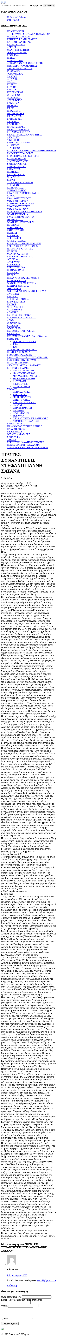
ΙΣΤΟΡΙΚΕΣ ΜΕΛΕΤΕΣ (18, 36)
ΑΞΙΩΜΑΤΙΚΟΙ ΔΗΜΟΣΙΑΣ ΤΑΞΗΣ (25, 63)
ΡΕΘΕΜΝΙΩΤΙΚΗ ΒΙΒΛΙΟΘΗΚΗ (24, 243)
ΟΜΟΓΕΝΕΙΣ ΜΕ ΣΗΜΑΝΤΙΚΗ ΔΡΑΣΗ (27, 291)
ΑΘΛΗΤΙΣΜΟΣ (14, 309)
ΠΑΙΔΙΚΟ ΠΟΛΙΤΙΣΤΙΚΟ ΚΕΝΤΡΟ (24, 426)
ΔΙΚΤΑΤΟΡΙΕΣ (20, 384)
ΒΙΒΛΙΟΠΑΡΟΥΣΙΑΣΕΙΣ (19, 354)
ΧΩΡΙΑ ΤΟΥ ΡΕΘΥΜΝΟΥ (20, 182)
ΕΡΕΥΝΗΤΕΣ (20, 394)
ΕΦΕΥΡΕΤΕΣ (13, 169)
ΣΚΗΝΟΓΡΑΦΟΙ (15, 230)
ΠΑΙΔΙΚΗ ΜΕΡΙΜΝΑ (18, 362)
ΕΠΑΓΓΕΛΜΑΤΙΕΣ (16, 158)
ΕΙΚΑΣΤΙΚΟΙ (13, 333)
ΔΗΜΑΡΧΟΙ (13, 185)
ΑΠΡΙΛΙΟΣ (12, 79)
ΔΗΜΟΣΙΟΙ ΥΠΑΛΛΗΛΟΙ (26, 421)
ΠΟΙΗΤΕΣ (12, 251)
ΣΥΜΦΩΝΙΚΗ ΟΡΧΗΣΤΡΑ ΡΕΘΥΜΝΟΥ (27, 447)
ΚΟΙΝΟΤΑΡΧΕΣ (15, 187)
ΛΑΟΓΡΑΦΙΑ (13, 262)
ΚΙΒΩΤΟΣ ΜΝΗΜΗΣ (18, 286)
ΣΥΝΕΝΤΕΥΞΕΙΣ (16, 423)
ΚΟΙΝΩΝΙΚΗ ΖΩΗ (16, 280)
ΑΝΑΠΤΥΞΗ (13, 145)
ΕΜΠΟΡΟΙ (18, 410)
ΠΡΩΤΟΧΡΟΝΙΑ (15, 270)
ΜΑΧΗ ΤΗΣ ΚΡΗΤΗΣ (18, 50)
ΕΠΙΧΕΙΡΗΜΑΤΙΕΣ (22, 407)
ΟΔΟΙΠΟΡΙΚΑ (14, 328)
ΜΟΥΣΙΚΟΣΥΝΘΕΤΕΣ (18, 206)
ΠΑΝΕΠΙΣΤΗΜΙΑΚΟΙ (18, 129)
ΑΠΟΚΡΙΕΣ (13, 272)
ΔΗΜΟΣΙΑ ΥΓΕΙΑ (16, 301)
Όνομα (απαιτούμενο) (11, 1297)
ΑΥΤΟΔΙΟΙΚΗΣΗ (16, 174)
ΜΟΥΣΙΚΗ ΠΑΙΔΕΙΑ (17, 201)
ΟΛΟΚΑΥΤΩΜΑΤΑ (17, 52)
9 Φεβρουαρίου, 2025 (17, 1275)
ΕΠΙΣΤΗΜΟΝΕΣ (21, 400)
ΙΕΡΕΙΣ (10, 108)
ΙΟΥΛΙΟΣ (11, 87)
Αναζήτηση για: (36, 5)
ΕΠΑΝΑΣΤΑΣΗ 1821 (23, 370)
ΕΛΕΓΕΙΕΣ (12, 296)
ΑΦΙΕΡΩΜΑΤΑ (14, 431)
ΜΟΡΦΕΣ (12, 389)
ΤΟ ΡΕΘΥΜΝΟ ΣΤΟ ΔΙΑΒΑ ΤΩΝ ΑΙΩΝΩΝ (29, 34)
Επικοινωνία (13, 20)
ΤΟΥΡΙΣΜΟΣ (13, 148)
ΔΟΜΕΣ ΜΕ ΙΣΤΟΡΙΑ (18, 299)
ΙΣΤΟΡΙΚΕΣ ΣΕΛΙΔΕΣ (18, 368)
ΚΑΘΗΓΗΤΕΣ (14, 124)
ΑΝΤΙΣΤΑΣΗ (19, 381)
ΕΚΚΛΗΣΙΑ (13, 103)
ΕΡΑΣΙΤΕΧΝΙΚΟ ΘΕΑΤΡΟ (20, 217)
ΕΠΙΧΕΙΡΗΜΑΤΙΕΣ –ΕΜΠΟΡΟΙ (23, 156)
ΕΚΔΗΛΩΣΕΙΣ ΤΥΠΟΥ (19, 198)
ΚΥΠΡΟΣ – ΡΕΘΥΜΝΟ (19, 315)
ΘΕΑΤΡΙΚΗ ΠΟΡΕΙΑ (17, 214)
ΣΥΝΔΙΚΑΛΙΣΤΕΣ (16, 166)
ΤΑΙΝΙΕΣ (11, 439)
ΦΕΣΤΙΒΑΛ (13, 259)
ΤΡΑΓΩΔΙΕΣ (13, 293)
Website (4, 1305)
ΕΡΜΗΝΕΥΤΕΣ (21, 413)
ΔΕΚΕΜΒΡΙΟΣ (14, 100)
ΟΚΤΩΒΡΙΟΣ (13, 95)
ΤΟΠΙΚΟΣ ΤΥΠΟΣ (16, 190)
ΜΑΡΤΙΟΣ (12, 76)
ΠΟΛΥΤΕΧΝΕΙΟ (21, 386)
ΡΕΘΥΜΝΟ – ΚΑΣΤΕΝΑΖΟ (21, 317)
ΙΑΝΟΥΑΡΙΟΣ (14, 71)
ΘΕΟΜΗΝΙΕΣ (14, 323)
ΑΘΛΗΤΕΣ (12, 312)
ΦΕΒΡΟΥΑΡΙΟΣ (15, 73)
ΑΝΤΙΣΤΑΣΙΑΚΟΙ (16, 44)
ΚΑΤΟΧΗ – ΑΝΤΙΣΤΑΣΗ (19, 42)
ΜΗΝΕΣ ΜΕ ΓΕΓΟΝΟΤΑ (19, 68)
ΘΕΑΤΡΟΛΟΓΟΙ (15, 219)
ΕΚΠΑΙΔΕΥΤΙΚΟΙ (22, 392)
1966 (15, 344)
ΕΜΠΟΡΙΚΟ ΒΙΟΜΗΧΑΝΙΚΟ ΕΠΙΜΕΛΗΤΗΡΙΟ (31, 150)
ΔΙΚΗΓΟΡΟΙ (13, 140)
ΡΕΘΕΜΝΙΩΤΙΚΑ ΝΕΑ (24, 341)
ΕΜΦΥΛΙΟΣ (19, 405)
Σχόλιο (4, 1318)
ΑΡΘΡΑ (11, 195)
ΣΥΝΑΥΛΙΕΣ (13, 437)
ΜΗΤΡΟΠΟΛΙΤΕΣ (22, 397)
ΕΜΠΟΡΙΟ (12, 325)
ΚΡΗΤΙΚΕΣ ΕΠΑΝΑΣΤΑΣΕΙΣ (22, 39)
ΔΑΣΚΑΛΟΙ (13, 121)
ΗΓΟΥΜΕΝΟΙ (14, 111)
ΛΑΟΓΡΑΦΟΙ (13, 264)
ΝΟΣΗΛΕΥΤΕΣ (15, 307)
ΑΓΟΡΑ (11, 320)
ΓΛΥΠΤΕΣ (12, 233)
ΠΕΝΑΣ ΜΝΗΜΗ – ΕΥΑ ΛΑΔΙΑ (23, 445)
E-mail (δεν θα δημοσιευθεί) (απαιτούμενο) (21, 1300)
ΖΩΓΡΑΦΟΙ (13, 235)
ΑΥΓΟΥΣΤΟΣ (14, 89)
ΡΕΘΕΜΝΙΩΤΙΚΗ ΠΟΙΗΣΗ (21, 331)
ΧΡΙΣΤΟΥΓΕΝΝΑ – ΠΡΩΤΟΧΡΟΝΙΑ (25, 442)
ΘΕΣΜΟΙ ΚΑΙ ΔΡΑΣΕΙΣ (19, 434)
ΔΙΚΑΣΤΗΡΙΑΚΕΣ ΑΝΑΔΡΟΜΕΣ (24, 365)
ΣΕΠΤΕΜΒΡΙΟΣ (15, 92)
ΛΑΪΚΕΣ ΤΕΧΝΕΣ (16, 240)
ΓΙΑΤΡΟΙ (11, 304)
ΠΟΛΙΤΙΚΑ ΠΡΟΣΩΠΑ (18, 352)
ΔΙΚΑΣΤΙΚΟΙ (13, 137)
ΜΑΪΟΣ (11, 81)
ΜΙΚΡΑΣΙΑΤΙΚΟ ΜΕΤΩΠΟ (26, 376)
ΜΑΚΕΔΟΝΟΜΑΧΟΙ (24, 373)
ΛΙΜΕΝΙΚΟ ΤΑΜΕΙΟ (17, 161)
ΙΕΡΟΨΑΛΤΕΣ (14, 116)
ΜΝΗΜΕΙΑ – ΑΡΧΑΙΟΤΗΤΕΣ (22, 66)
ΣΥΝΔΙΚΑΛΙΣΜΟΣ (16, 164)
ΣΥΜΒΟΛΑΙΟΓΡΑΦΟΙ (18, 142)
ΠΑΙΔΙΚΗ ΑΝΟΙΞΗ (17, 429)
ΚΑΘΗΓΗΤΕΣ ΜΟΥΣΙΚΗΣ (20, 203)
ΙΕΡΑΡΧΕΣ (12, 105)
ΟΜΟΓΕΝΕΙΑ (14, 288)
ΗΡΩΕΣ (11, 58)
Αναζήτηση (49, 6)
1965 (15, 347)
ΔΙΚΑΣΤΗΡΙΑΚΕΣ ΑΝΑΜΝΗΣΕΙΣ (24, 134)
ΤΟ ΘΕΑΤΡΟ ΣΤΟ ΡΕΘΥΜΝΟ (22, 349)
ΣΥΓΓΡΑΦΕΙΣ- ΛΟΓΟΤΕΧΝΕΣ (22, 246)
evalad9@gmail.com (46, 1280)
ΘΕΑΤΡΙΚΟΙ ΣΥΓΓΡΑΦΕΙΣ (20, 222)
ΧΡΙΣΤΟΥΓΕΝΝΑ (16, 267)
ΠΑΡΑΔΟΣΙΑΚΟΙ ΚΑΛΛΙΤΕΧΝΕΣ (24, 211)
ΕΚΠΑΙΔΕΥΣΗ (14, 119)
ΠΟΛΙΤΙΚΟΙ (13, 172)
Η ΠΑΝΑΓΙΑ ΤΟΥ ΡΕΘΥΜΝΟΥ (23, 278)
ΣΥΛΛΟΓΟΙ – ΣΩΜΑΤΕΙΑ (20, 256)
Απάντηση (12, 1285)
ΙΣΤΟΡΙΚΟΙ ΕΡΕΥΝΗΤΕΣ (20, 248)
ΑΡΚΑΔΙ (11, 47)
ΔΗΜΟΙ (11, 179)
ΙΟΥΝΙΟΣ (12, 84)
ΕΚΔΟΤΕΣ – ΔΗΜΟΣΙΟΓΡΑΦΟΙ (23, 193)
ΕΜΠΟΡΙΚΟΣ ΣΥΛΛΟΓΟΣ (20, 153)
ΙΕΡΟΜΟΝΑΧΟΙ (15, 113)
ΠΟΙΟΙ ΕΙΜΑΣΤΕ (16, 31)
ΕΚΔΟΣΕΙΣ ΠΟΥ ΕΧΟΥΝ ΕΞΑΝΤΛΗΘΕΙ (27, 357)
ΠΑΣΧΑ (11, 275)
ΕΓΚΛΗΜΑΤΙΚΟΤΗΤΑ (18, 132)
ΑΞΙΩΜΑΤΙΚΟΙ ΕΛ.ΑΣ (24, 402)
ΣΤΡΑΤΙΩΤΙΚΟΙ (15, 60)
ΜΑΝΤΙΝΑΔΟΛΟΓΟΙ (17, 254)
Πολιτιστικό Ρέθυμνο (17, 17)
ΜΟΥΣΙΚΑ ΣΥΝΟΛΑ (17, 209)
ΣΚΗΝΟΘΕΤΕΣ (15, 227)
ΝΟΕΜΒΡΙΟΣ (14, 97)
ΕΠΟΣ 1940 (13, 55)
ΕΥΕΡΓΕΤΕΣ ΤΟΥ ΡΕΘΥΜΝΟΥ (23, 360)
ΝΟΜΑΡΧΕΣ (13, 177)
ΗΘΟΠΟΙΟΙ (13, 225)
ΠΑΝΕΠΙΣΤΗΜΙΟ (16, 126)
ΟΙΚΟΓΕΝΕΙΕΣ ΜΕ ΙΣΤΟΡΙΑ (21, 283)
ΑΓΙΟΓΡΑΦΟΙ (14, 238)
